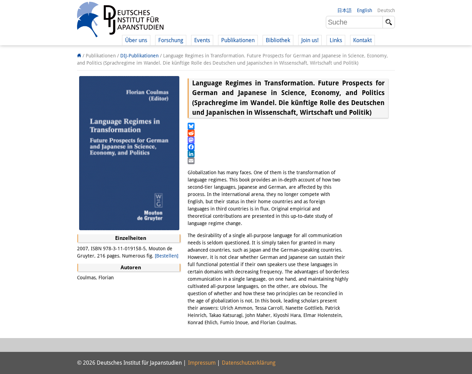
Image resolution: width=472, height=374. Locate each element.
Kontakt (362, 40)
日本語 (344, 10)
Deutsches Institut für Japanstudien (120, 21)
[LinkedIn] (288, 153)
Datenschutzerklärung (248, 362)
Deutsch (386, 10)
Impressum (202, 362)
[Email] (288, 160)
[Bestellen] (166, 256)
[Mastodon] (288, 140)
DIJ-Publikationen (139, 55)
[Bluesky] (288, 126)
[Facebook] (288, 146)
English (364, 10)
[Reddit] (288, 133)
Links (336, 40)
